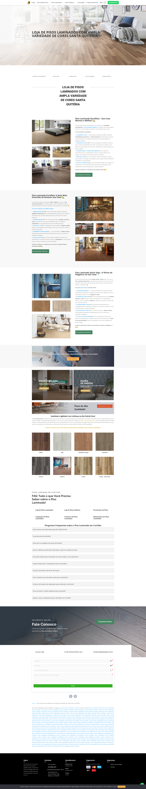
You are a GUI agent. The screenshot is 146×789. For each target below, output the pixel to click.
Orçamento (113, 2)
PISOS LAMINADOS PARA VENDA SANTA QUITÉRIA (72, 740)
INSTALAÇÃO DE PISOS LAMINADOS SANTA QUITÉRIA (55, 713)
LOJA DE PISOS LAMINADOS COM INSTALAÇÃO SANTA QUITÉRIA (74, 719)
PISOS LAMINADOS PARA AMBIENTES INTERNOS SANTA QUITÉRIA (92, 737)
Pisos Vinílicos (69, 2)
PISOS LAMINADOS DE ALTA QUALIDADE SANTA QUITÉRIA (71, 731)
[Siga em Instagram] (75, 696)
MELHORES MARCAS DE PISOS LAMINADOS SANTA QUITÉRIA (81, 728)
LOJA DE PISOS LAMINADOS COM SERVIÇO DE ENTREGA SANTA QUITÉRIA (69, 720)
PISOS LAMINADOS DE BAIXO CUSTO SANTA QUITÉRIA (100, 731)
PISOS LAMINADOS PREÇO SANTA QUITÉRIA (98, 740)
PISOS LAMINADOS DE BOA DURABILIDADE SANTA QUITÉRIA (47, 733)
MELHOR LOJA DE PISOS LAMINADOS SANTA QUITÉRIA (51, 728)
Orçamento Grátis (73, 351)
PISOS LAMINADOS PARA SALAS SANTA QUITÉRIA (45, 740)
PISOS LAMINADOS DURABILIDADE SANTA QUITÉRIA (51, 735)
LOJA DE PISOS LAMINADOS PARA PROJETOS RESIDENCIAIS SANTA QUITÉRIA (75, 726)
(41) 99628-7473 (52, 767)
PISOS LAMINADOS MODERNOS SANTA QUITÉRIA (60, 737)
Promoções (81, 2)
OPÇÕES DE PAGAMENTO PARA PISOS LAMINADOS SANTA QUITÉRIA (58, 730)
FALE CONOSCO (73, 358)
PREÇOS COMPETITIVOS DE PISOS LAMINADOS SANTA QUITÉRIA (90, 744)
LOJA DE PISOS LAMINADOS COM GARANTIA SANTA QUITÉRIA (83, 717)
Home (33, 2)
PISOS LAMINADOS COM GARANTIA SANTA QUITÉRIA (90, 730)
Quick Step (83, 287)
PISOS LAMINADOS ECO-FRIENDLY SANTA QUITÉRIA (80, 735)
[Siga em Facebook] (70, 696)
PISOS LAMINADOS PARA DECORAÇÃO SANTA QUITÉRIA (71, 739)
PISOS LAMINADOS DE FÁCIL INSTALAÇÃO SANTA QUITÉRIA (78, 733)
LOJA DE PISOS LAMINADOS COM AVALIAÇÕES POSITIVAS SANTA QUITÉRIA (86, 715)
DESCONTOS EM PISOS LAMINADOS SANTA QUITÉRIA (54, 711)
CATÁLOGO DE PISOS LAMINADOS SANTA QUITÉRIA (54, 710)
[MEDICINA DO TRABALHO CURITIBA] (28, 3)
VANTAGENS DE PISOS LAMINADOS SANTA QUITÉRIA (66, 746)
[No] (144, 786)
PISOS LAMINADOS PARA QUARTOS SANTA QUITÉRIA (100, 739)
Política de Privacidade (116, 764)
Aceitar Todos (121, 786)
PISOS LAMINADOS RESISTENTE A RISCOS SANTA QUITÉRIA (74, 742)
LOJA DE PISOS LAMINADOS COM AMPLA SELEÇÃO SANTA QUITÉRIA (88, 713)
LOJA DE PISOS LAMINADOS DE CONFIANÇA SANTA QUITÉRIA (56, 722)
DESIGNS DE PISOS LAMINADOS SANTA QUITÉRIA (81, 711)
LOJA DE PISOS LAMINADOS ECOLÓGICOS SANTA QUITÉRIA (84, 724)
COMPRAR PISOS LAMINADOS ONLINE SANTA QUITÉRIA (83, 710)
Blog (101, 2)
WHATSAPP (120, 59)
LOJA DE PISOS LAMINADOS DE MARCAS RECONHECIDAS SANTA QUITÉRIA (92, 722)
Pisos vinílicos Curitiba (57, 383)
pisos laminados (85, 420)
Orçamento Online (83, 175)
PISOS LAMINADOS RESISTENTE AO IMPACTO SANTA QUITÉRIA (57, 744)
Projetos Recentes (92, 2)
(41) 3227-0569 (87, 58)
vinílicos (93, 420)
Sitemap (113, 767)
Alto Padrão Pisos (42, 2)
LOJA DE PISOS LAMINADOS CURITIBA (69, 708)
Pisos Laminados (56, 2)
